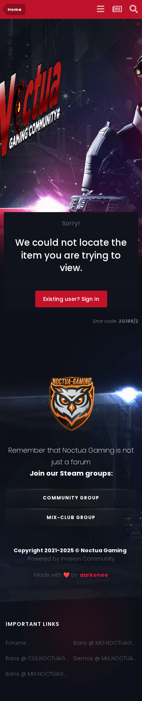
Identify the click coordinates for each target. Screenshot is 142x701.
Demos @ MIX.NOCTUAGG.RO (104, 658)
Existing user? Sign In (71, 299)
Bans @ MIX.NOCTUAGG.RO (37, 674)
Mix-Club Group (71, 517)
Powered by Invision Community (71, 558)
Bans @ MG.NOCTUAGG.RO (104, 643)
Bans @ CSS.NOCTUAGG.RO (37, 658)
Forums (16, 643)
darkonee (94, 575)
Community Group (71, 498)
